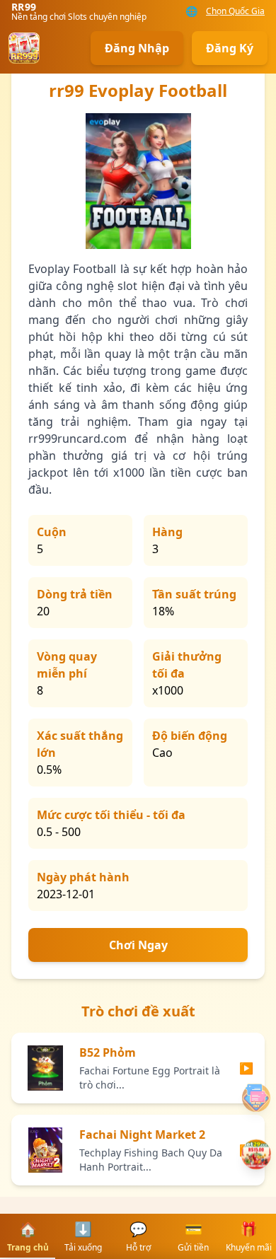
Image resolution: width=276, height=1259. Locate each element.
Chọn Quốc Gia (235, 11)
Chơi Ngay (138, 945)
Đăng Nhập (137, 48)
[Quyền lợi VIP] (256, 1154)
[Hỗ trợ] (256, 1098)
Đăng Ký (229, 48)
